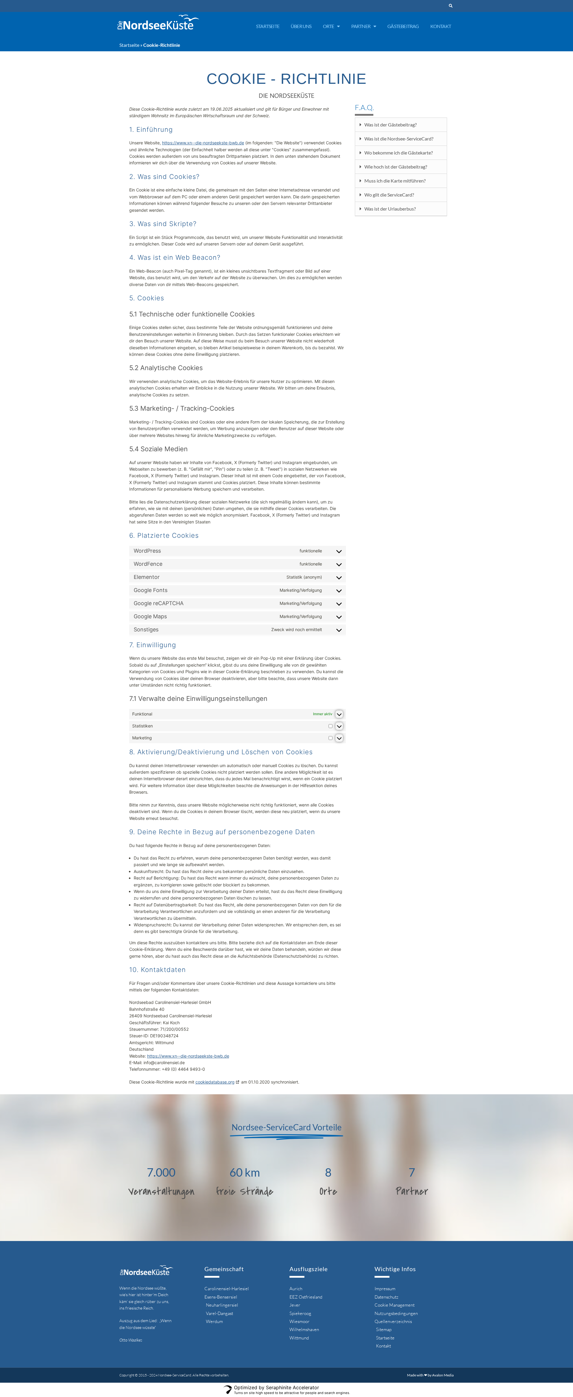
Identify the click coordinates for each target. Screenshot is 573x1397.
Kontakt (440, 26)
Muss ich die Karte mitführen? (395, 180)
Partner (360, 26)
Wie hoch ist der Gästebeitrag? (395, 166)
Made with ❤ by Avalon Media (430, 1375)
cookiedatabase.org (215, 1081)
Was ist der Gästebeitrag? (390, 124)
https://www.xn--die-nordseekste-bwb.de (203, 142)
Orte (328, 26)
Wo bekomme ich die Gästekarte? (398, 152)
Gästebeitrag (403, 26)
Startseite (267, 26)
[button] (451, 6)
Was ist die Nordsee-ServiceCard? (398, 138)
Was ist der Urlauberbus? (390, 208)
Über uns (301, 26)
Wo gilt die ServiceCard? (389, 194)
